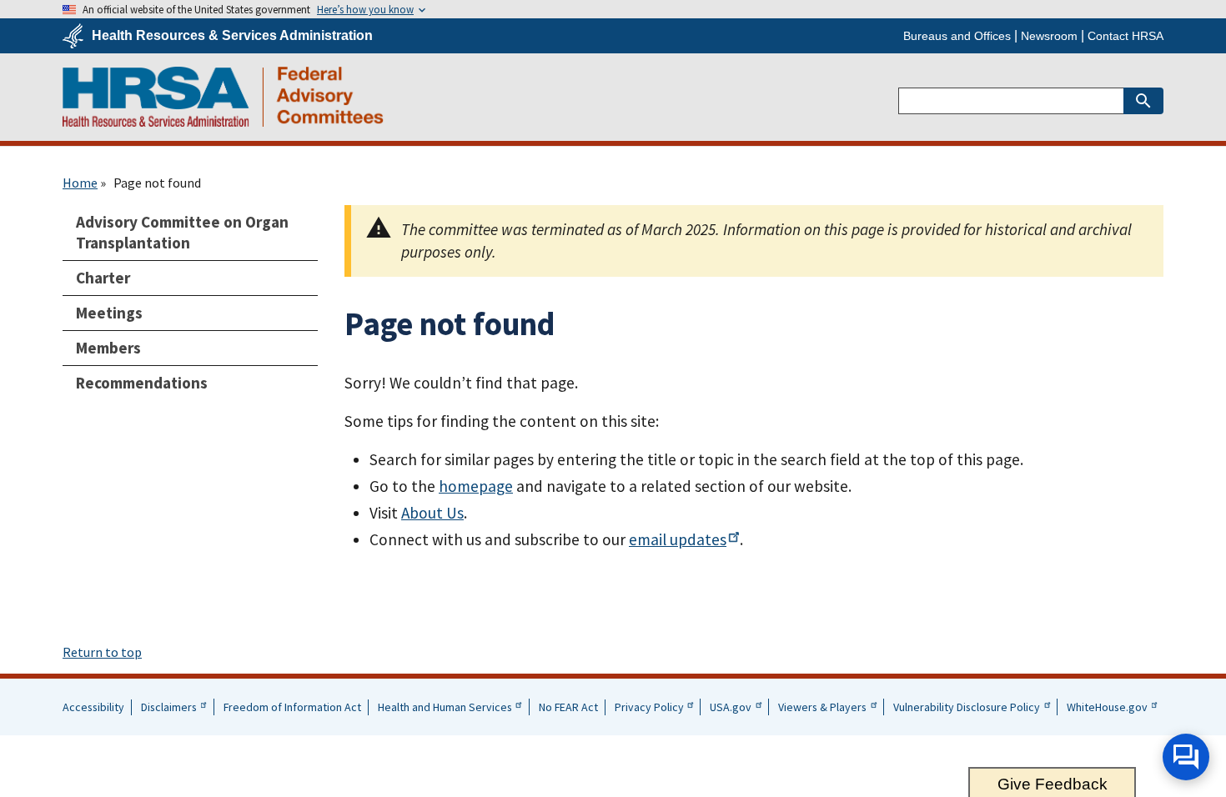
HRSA (223, 97)
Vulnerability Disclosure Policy (966, 706)
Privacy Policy (649, 706)
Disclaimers (169, 706)
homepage (476, 486)
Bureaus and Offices (957, 36)
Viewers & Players (822, 706)
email (677, 539)
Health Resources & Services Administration (232, 36)
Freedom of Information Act (292, 706)
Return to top (102, 652)
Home (80, 182)
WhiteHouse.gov (1107, 706)
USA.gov (730, 706)
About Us (432, 513)
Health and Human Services (445, 706)
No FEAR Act (568, 706)
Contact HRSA (1125, 36)
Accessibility (93, 706)
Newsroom (1049, 36)
